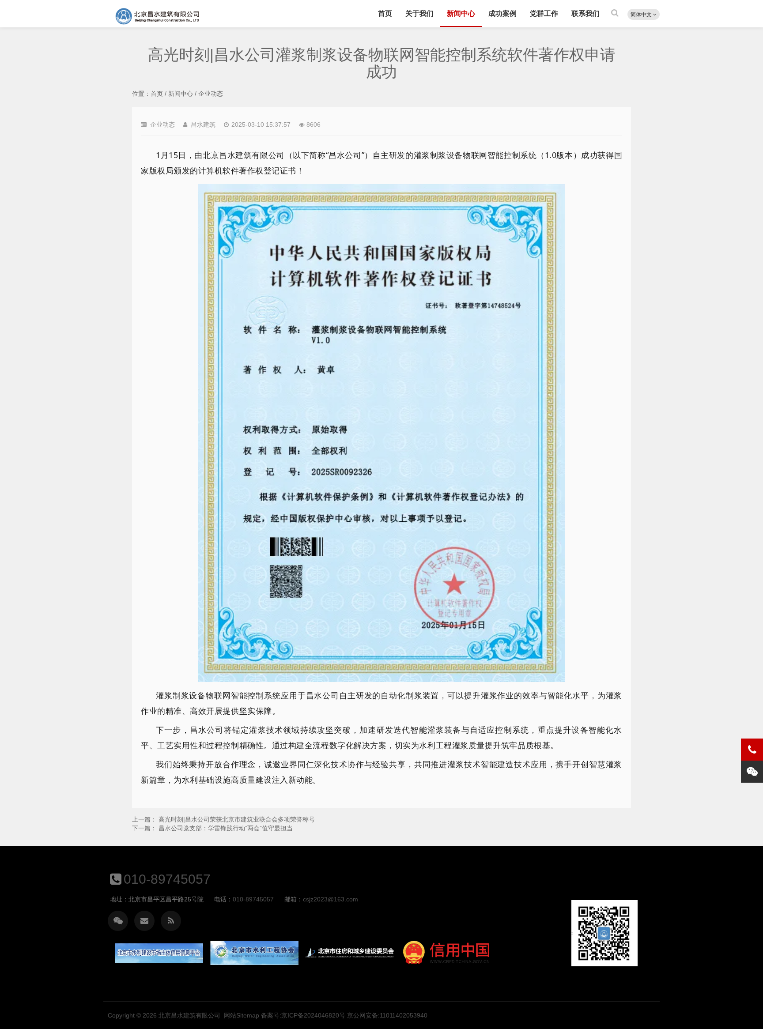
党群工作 (544, 13)
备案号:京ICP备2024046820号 (303, 1015)
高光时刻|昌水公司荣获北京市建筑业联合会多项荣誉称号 (237, 819)
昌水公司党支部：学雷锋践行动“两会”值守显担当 (226, 828)
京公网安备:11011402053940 (387, 1015)
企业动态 (210, 93)
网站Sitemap (241, 1015)
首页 (385, 13)
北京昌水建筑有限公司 (189, 1015)
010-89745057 (167, 879)
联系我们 (585, 13)
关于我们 (419, 13)
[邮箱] (144, 921)
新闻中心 (461, 13)
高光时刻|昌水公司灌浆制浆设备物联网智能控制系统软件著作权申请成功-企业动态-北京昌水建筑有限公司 (158, 16)
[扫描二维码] (118, 921)
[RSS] (171, 921)
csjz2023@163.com (330, 899)
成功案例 (502, 13)
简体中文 (642, 14)
